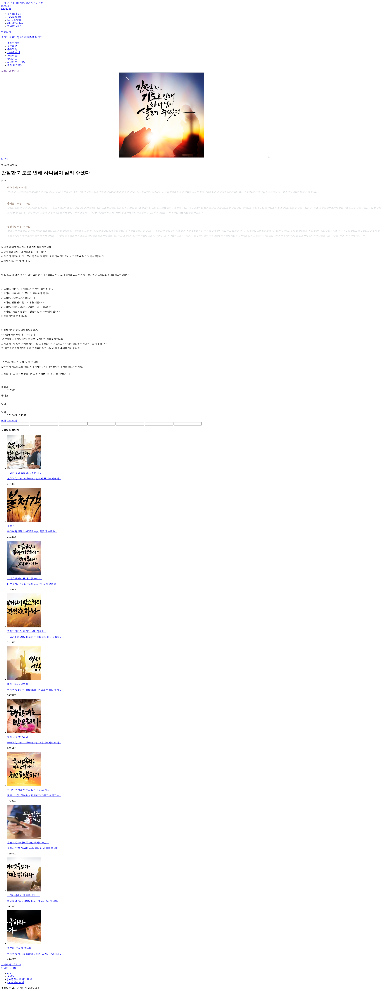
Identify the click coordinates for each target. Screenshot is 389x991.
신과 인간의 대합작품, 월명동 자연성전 (22, 2)
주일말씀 (12, 49)
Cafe (8, 5)
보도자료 (12, 46)
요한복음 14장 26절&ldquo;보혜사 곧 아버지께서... (34, 478)
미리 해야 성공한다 (17, 684)
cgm (9, 973)
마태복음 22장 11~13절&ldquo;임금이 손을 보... (32, 531)
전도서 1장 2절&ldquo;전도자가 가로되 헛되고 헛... (34, 795)
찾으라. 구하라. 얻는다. (19, 948)
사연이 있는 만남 (16, 62)
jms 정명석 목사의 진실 (19, 979)
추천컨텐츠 (13, 43)
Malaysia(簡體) (14, 20)
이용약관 (16, 964)
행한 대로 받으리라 (17, 737)
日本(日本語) (14, 13)
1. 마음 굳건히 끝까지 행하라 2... (24, 578)
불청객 (11, 525)
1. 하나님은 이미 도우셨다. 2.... (23, 895)
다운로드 (6, 159)
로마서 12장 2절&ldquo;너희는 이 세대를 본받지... (33, 848)
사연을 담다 (13, 52)
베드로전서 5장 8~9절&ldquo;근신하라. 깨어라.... (33, 584)
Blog (3, 5)
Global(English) (15, 23)
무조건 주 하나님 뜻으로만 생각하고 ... (28, 842)
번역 (3, 420)
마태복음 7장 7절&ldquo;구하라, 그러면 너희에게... (34, 953)
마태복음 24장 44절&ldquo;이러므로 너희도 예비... (34, 689)
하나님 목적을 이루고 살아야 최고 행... (28, 789)
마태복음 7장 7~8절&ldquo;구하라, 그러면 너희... (33, 901)
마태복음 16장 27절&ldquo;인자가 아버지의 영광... (34, 742)
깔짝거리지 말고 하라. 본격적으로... (26, 631)
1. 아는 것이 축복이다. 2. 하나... (24, 473)
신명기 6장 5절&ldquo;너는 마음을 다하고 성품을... (34, 637)
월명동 (11, 976)
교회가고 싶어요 (10, 70)
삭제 (14, 420)
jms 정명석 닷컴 (15, 982)
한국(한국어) (14, 26)
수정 (9, 420)
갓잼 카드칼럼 (14, 65)
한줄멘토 (12, 55)
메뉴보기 (6, 31)
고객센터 (6, 964)
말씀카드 (12, 59)
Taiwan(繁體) (14, 17)
